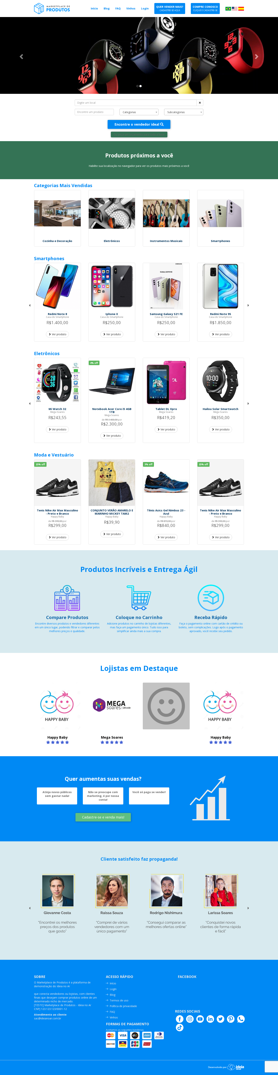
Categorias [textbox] (129, 112)
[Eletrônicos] (112, 213)
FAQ (112, 1012)
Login (113, 989)
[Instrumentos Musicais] (166, 213)
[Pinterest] (231, 1019)
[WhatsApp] (241, 1019)
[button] (21, 55)
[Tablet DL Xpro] (166, 381)
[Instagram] (190, 1019)
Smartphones (49, 258)
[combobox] (139, 112)
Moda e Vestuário (54, 455)
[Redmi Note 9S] (220, 286)
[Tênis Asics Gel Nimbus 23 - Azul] (166, 483)
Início (113, 983)
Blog (112, 994)
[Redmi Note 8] (57, 286)
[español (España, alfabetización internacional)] (241, 8)
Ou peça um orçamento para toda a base (139, 134)
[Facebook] (179, 1019)
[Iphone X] (112, 286)
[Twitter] (220, 1019)
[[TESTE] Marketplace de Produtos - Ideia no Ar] (58, 8)
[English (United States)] (235, 8)
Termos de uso (119, 1000)
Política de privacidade (123, 1006)
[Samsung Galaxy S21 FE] (166, 286)
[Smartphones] (220, 213)
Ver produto (58, 334)
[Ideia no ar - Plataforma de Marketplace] (226, 1067)
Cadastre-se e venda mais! (103, 817)
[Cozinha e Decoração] (57, 213)
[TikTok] (179, 1027)
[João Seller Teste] (166, 706)
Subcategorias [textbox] (176, 112)
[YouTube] (200, 1019)
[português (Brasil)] (228, 8)
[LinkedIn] (210, 1019)
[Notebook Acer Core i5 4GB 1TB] (112, 381)
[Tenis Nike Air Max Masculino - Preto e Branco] (57, 483)
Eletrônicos (47, 353)
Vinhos (114, 1017)
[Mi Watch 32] (57, 381)
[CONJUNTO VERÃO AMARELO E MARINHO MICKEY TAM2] (112, 483)
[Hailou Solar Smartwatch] (220, 381)
